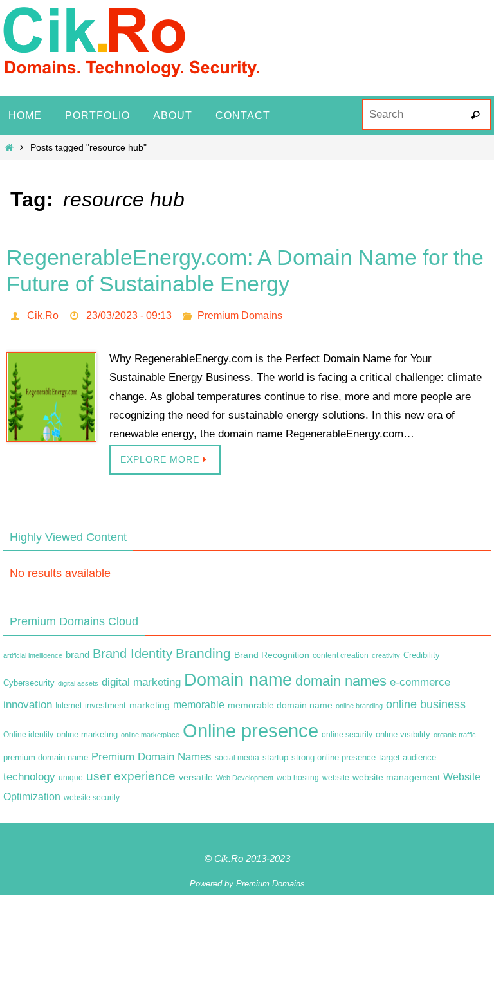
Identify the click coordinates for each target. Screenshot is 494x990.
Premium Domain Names (151, 753)
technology (29, 773)
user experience (131, 773)
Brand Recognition (271, 651)
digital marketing (141, 678)
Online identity (28, 731)
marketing (149, 702)
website (335, 774)
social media (237, 754)
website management (396, 774)
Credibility (421, 651)
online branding (359, 702)
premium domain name (45, 753)
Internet (68, 702)
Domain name (238, 676)
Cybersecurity (29, 679)
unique (71, 774)
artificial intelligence (32, 651)
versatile (196, 774)
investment (105, 702)
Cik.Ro (43, 313)
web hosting (298, 774)
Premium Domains (239, 313)
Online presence (250, 726)
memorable (198, 701)
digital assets (78, 680)
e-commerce (420, 679)
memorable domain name (280, 702)
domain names (341, 678)
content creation (341, 651)
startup (275, 753)
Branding (203, 649)
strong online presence (333, 753)
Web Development (244, 774)
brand (77, 651)
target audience (407, 753)
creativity (386, 651)
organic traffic (455, 731)
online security (347, 731)
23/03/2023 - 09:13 (129, 313)
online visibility (403, 730)
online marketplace (150, 731)
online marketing (87, 730)
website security (92, 794)
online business (426, 701)
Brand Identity (132, 650)
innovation (27, 701)
